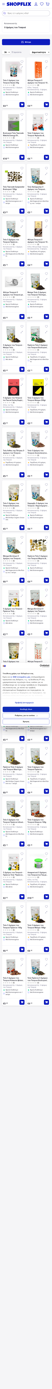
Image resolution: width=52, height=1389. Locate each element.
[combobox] (26, 13)
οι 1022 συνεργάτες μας (20, 677)
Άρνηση (26, 722)
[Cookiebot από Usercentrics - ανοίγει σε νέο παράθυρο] (38, 665)
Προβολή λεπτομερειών (24, 703)
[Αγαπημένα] (42, 4)
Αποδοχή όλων (26, 709)
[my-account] (36, 4)
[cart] (48, 4)
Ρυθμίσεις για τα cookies (25, 715)
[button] (3, 4)
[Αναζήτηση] (5, 13)
